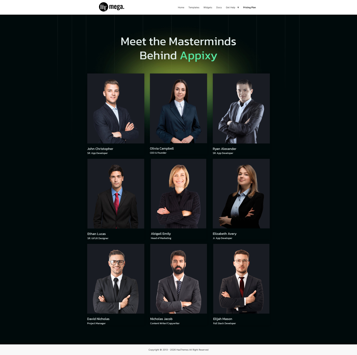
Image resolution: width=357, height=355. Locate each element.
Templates (193, 7)
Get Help (230, 7)
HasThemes (182, 349)
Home (181, 7)
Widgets (207, 7)
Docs (219, 7)
